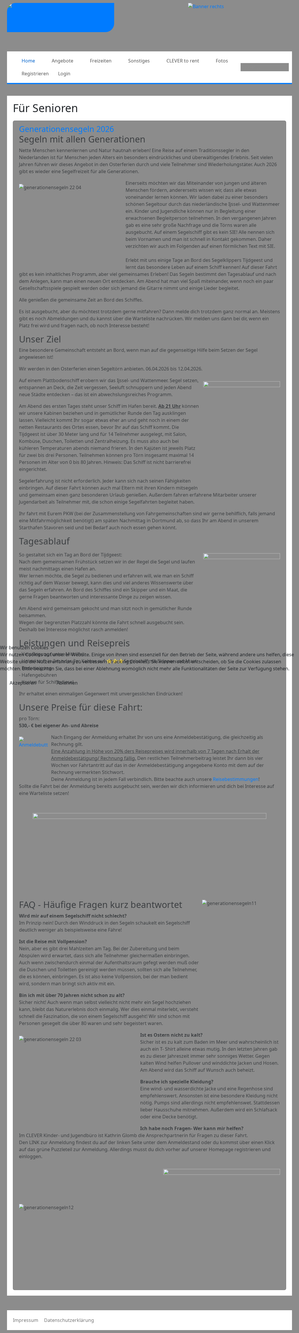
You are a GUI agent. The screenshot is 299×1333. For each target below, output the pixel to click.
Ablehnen (67, 683)
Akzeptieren (23, 683)
